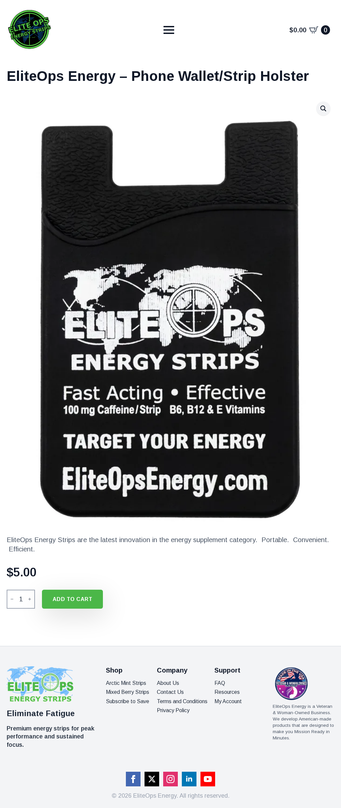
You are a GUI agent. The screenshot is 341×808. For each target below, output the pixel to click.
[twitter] (152, 779)
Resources (227, 692)
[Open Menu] (169, 30)
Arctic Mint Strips (126, 683)
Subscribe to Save (127, 701)
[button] (323, 108)
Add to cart (73, 599)
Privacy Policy (173, 710)
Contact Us (170, 692)
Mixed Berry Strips (127, 692)
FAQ (219, 683)
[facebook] (133, 779)
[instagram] (170, 779)
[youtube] (207, 779)
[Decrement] (12, 599)
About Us (168, 683)
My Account (228, 701)
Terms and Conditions (182, 701)
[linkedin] (189, 779)
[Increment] (29, 599)
